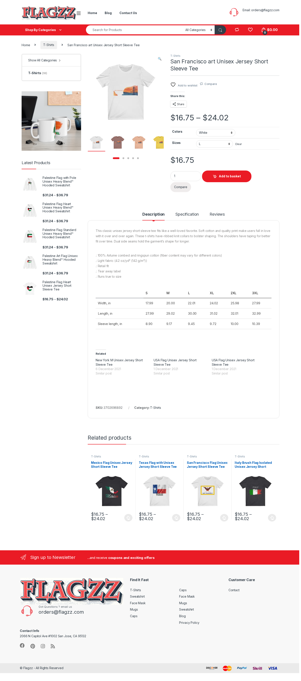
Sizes (176, 143)
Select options (127, 517)
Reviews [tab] (217, 214)
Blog (108, 13)
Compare (210, 84)
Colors (177, 131)
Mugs (134, 609)
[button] (160, 58)
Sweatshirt (137, 596)
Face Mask (138, 603)
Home (92, 13)
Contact (234, 590)
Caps (133, 616)
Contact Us (128, 13)
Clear (238, 144)
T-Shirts (48, 45)
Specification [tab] (187, 214)
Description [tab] (153, 214)
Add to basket (230, 176)
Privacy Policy (189, 622)
